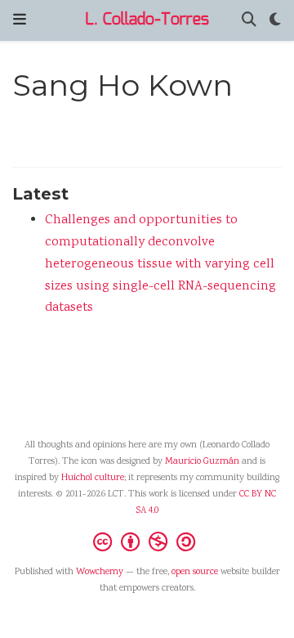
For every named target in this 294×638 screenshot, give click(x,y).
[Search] (249, 20)
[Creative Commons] (147, 541)
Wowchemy (99, 572)
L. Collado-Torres (147, 20)
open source (195, 572)
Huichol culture (92, 478)
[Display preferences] (275, 20)
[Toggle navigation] (19, 20)
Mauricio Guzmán (202, 462)
